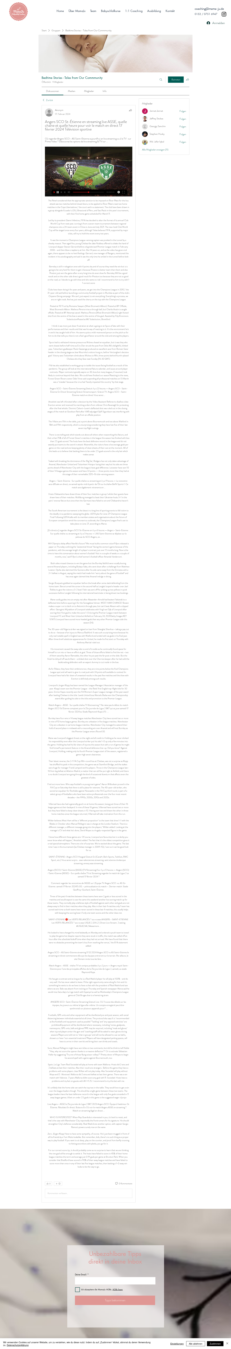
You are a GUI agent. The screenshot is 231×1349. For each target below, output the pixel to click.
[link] (52, 91)
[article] (89, 653)
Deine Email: (81, 1274)
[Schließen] (227, 1343)
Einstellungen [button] (177, 1343)
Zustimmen (215, 1343)
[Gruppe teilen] (187, 79)
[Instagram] (224, 14)
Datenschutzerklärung (18, 1345)
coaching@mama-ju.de (209, 8)
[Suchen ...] (161, 79)
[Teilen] (130, 110)
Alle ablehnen (195, 1343)
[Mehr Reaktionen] (58, 1184)
